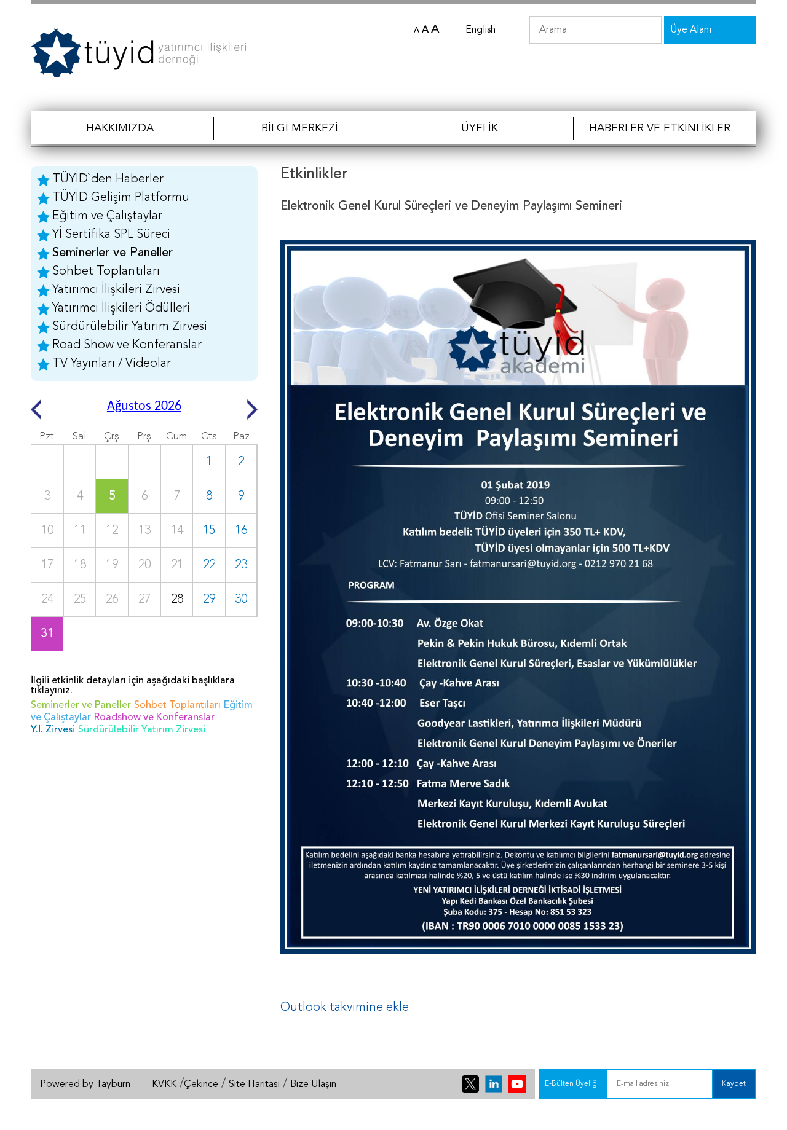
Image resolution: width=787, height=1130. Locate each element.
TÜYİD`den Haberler (108, 179)
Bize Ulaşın (313, 1084)
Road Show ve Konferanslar (127, 345)
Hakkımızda (120, 128)
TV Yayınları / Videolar (111, 364)
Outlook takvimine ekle (344, 1008)
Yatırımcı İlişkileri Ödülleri (121, 308)
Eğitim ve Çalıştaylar (107, 216)
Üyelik (479, 128)
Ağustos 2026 (144, 406)
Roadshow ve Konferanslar (154, 718)
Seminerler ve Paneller (112, 253)
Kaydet (734, 1084)
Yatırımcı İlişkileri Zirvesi (116, 290)
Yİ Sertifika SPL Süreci (111, 235)
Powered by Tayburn (85, 1084)
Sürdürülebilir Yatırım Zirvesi (129, 327)
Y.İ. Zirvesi (53, 730)
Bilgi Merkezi (299, 128)
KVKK (164, 1084)
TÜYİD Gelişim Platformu (120, 198)
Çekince (201, 1084)
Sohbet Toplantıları (106, 271)
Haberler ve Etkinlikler (659, 128)
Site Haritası (254, 1084)
